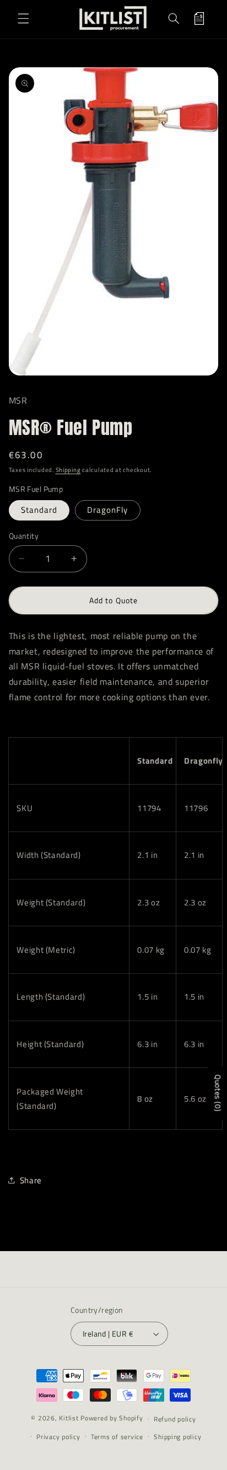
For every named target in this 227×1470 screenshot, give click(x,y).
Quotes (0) (218, 1093)
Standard (39, 509)
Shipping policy (177, 1436)
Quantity (24, 535)
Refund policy (175, 1419)
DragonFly (107, 509)
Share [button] (31, 1180)
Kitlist (69, 1418)
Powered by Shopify (111, 1418)
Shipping (68, 469)
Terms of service (117, 1436)
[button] (23, 18)
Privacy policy (58, 1436)
